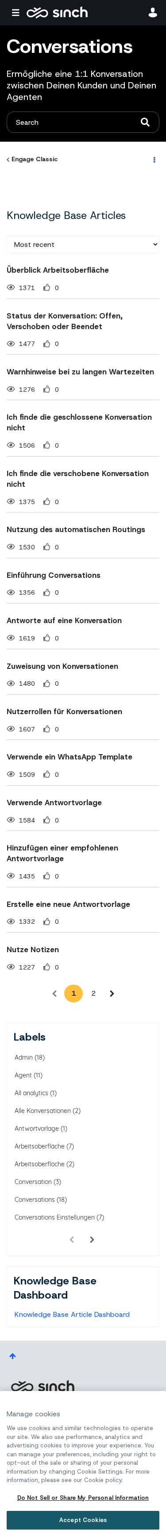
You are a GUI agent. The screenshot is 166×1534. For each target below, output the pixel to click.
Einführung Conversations (53, 575)
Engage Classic (35, 159)
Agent (23, 1075)
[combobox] (83, 122)
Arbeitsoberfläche (40, 1146)
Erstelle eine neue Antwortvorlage (68, 904)
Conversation (33, 1182)
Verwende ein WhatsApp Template (69, 757)
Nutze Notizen (33, 949)
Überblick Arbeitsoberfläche (58, 270)
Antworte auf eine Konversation (64, 620)
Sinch (42, 1386)
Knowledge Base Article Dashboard (72, 1314)
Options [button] (153, 159)
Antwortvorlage (37, 1129)
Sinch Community (57, 12)
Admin (24, 1057)
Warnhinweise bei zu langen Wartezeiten (80, 372)
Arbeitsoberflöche (40, 1164)
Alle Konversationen (43, 1111)
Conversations (35, 1200)
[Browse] (18, 12)
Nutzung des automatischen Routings (76, 529)
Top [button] (12, 1356)
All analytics (31, 1093)
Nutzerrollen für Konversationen (64, 711)
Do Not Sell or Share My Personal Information (83, 1498)
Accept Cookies (83, 1520)
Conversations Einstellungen (55, 1217)
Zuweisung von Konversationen (62, 666)
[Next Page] (112, 993)
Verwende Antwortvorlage (54, 802)
